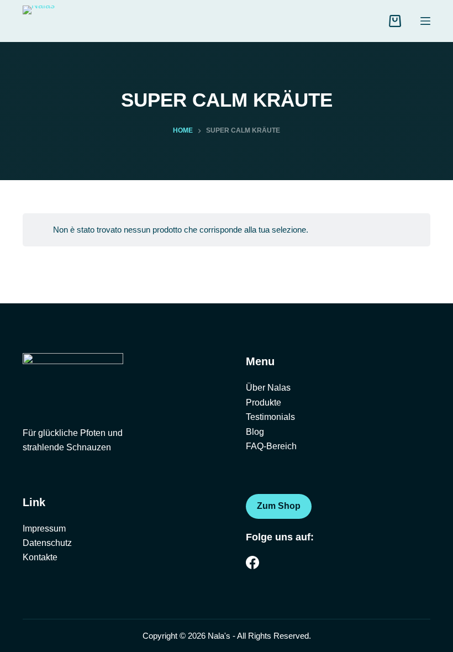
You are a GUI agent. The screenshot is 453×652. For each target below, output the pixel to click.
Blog (255, 432)
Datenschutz (47, 543)
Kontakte (40, 557)
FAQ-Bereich (271, 446)
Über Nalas (268, 387)
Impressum (44, 528)
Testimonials (270, 417)
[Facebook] (252, 562)
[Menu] (425, 21)
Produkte (263, 402)
